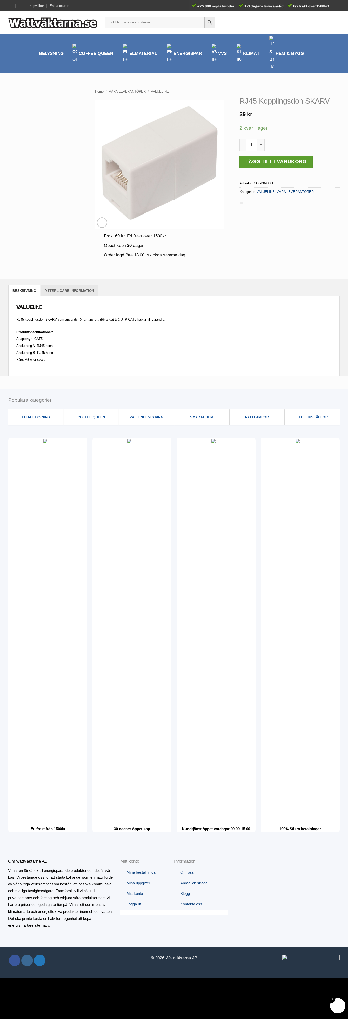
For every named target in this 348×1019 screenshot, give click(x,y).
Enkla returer (59, 6)
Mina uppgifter (138, 883)
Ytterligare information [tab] (69, 291)
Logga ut (134, 904)
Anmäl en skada (193, 883)
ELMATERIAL (143, 53)
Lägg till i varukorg (275, 161)
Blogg (185, 893)
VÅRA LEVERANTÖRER (127, 91)
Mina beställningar (142, 872)
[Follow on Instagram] (27, 960)
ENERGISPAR (187, 53)
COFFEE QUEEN (96, 53)
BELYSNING (51, 53)
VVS (222, 53)
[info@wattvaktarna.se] (10, 5)
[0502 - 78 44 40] (21, 5)
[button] (327, 22)
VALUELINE (160, 91)
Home (99, 91)
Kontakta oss (191, 904)
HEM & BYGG (290, 53)
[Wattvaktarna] (53, 22)
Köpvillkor (36, 6)
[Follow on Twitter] (39, 960)
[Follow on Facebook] (14, 960)
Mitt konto (135, 893)
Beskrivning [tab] (24, 291)
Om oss (187, 872)
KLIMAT (251, 53)
